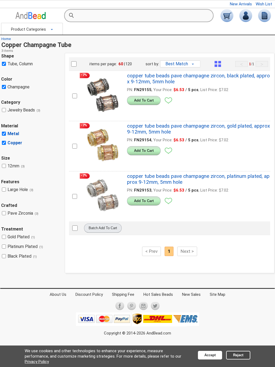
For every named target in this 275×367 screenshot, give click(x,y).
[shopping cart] (226, 15)
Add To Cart (144, 100)
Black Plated (22, 256)
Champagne (19, 86)
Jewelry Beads (24, 110)
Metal (13, 133)
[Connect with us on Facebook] (119, 305)
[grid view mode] (218, 64)
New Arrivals (241, 4)
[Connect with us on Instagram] (143, 305)
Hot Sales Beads (158, 294)
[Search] (71, 15)
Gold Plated (21, 236)
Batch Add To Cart (103, 228)
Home (6, 39)
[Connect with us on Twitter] (155, 305)
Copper (15, 142)
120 (128, 64)
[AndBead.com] (30, 15)
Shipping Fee (123, 294)
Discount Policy (89, 294)
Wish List (264, 4)
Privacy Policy (37, 361)
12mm (16, 165)
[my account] (245, 15)
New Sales (191, 294)
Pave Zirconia (23, 213)
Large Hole (20, 189)
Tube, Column (20, 63)
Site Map (217, 294)
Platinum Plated (25, 246)
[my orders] (264, 15)
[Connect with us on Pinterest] (131, 305)
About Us (58, 294)
